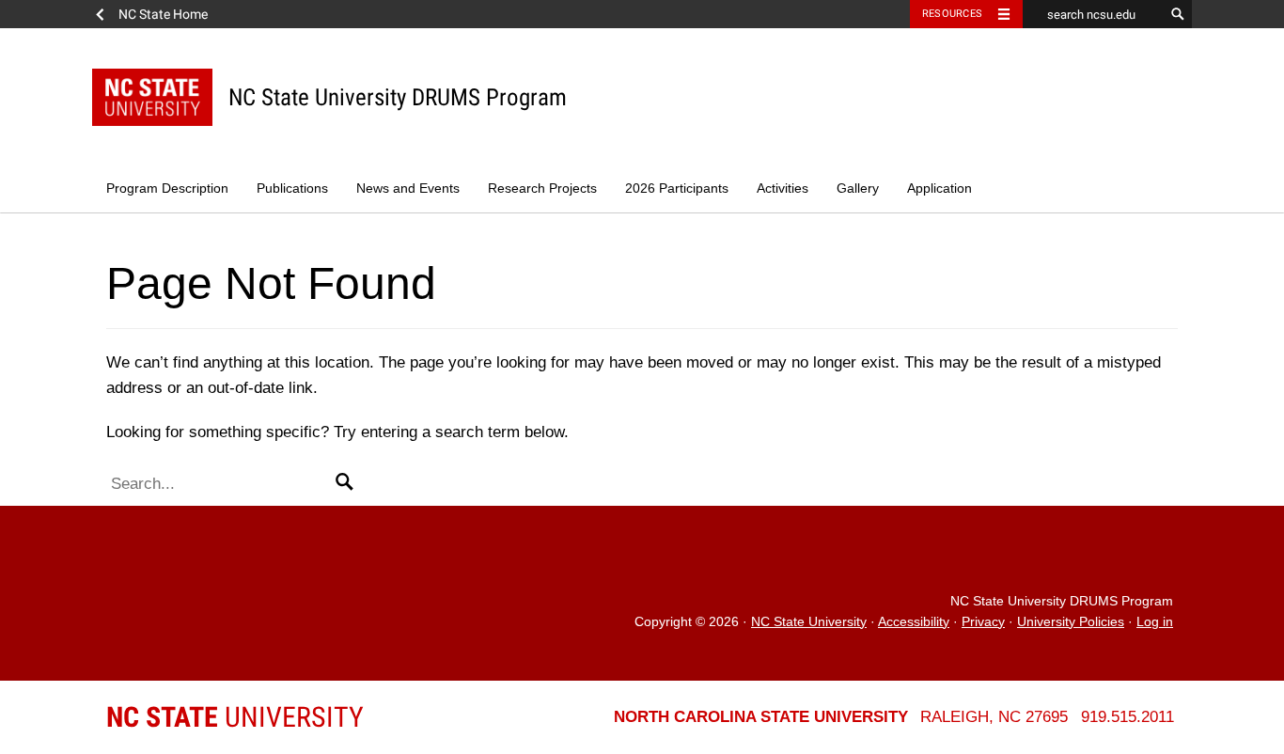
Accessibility (913, 622)
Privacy (983, 622)
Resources (952, 14)
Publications (292, 188)
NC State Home (163, 14)
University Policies (1070, 622)
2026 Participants (676, 188)
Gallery (858, 188)
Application (939, 188)
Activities (782, 188)
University (235, 716)
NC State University (809, 622)
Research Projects (542, 188)
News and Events (408, 188)
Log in (1154, 622)
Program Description (167, 188)
